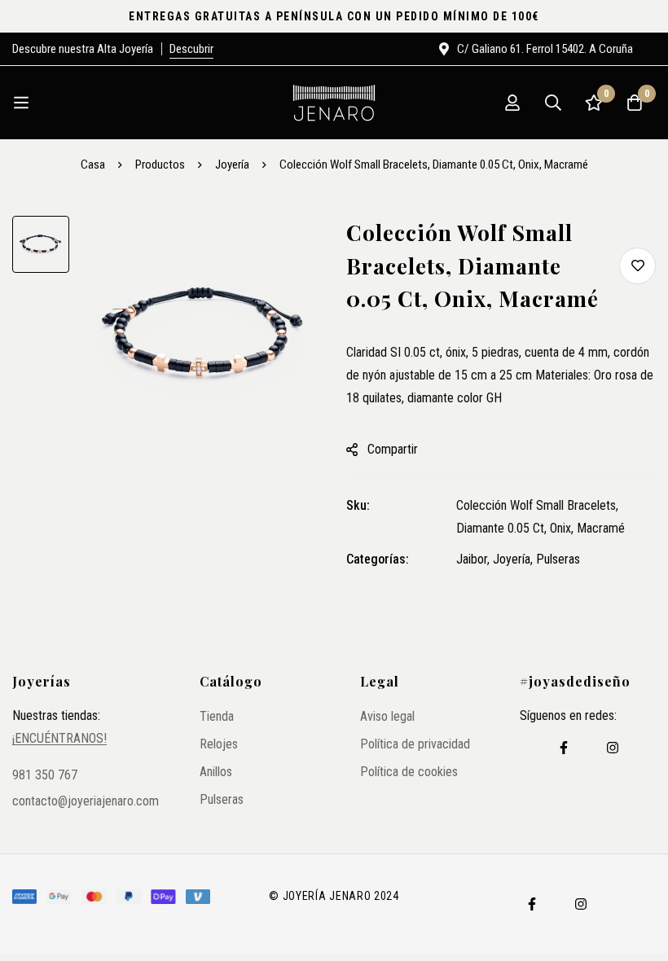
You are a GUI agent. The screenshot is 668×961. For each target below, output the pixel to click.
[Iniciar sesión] (512, 103)
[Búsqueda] (553, 103)
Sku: (358, 505)
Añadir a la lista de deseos (637, 266)
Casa (93, 164)
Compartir (392, 449)
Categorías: (377, 559)
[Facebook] (563, 747)
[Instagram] (612, 747)
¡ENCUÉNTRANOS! (59, 738)
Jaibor (471, 559)
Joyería (232, 164)
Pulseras (558, 559)
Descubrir (191, 49)
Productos (160, 164)
